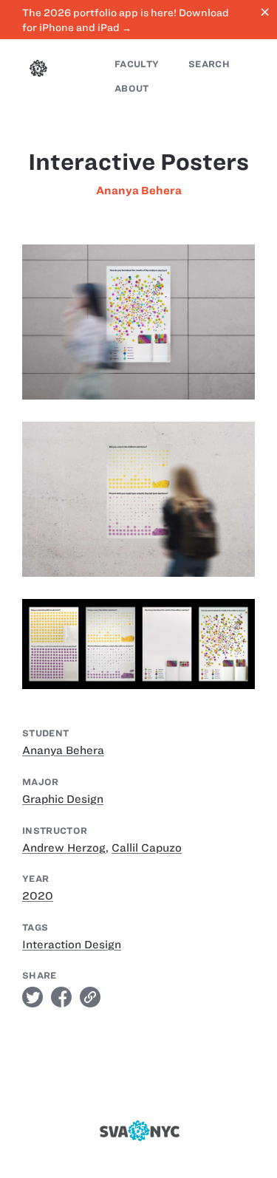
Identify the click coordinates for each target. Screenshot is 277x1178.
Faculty (136, 64)
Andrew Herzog (64, 848)
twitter (32, 997)
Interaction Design (71, 945)
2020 (37, 896)
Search (209, 64)
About (131, 88)
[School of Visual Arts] (139, 1130)
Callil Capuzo (147, 848)
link (90, 997)
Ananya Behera (139, 190)
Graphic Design (62, 799)
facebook (61, 997)
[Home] (38, 70)
